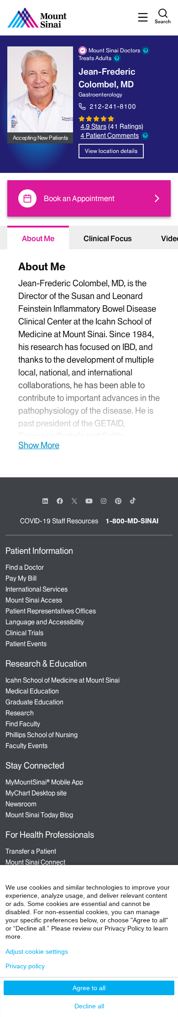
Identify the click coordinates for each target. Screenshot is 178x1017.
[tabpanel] (89, 354)
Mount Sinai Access (33, 600)
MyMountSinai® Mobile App (44, 782)
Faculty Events (26, 746)
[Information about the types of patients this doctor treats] (116, 58)
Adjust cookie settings (36, 951)
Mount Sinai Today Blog (39, 815)
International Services (36, 589)
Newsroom (21, 804)
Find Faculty (22, 724)
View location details (111, 150)
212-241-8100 (112, 106)
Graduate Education (34, 702)
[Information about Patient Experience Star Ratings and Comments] (145, 135)
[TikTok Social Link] (132, 500)
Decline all (89, 1006)
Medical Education (32, 691)
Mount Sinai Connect (35, 862)
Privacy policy (25, 966)
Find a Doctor (24, 567)
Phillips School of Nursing (41, 735)
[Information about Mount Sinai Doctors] (145, 50)
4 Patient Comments (109, 136)
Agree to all (89, 988)
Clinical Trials (24, 633)
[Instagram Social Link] (103, 501)
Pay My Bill (21, 578)
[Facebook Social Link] (59, 500)
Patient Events (26, 644)
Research (19, 713)
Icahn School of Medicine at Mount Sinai (62, 680)
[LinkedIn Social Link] (45, 501)
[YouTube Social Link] (89, 500)
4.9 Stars (93, 126)
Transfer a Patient (30, 851)
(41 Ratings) (125, 127)
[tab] (38, 237)
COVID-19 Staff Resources (59, 521)
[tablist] (89, 237)
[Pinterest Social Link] (118, 500)
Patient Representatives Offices (50, 611)
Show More (38, 445)
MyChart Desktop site (36, 793)
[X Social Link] (74, 501)
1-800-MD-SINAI (131, 521)
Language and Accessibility (44, 622)
